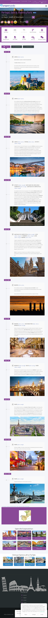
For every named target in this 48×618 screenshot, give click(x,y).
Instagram (24, 597)
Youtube (25, 602)
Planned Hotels (17, 46)
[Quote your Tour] (27, 22)
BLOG (30, 1)
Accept (42, 614)
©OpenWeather (27, 506)
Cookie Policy (42, 611)
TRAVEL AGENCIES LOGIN (42, 1)
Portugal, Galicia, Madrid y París (17, 12)
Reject (26, 614)
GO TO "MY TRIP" (24, 1)
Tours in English (35, 2)
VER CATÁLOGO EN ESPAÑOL (15, 1)
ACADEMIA (35, 1)
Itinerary (6, 46)
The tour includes (29, 46)
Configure (34, 614)
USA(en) (44, 2)
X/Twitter (24, 600)
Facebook (25, 595)
